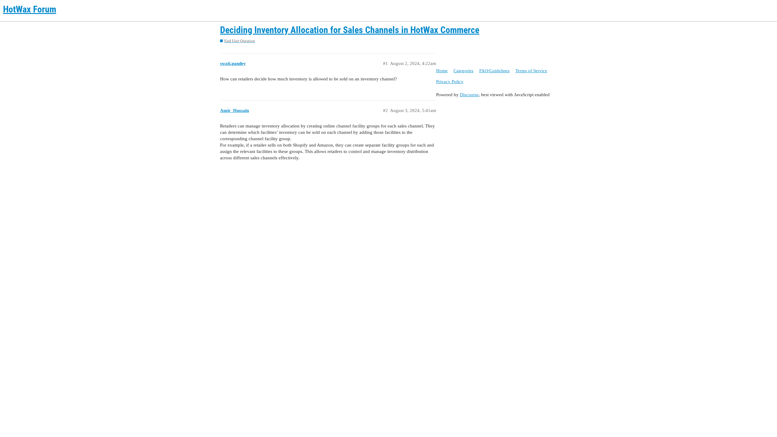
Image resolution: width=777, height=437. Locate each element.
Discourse (469, 94)
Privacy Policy (449, 81)
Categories (463, 70)
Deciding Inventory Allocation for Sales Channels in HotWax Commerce (349, 30)
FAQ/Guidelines (494, 70)
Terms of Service (531, 70)
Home (442, 70)
